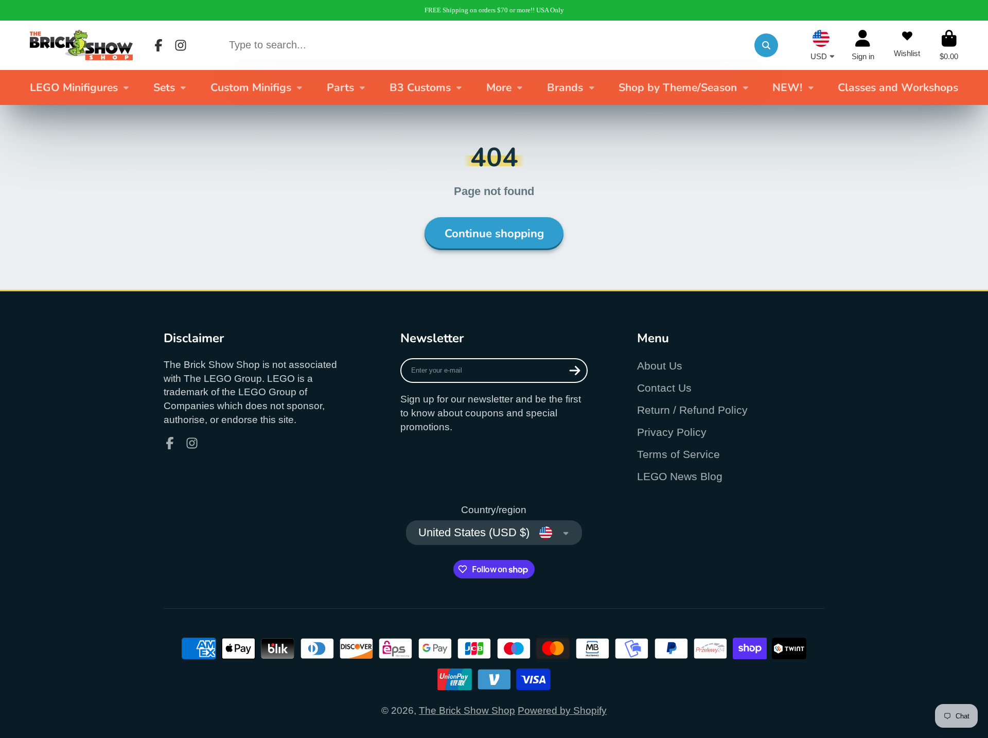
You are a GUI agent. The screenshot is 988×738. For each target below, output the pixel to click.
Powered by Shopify (562, 710)
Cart (949, 45)
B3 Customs (420, 87)
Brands (565, 87)
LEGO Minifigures (74, 87)
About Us (659, 366)
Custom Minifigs (250, 87)
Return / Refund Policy (692, 410)
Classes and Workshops (898, 87)
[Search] (766, 45)
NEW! (787, 87)
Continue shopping (494, 233)
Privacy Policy (672, 432)
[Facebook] (158, 45)
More (498, 87)
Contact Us (664, 388)
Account (863, 45)
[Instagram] (180, 45)
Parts (340, 87)
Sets (164, 87)
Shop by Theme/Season (678, 87)
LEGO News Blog (679, 476)
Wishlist (907, 45)
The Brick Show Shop (467, 710)
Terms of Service (678, 454)
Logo (81, 45)
